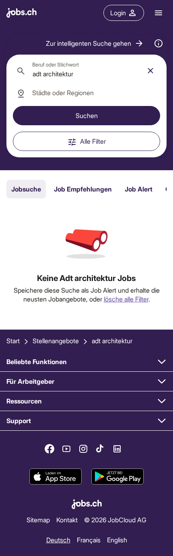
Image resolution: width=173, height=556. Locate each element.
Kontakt (67, 519)
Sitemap (38, 519)
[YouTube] (66, 449)
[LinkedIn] (117, 449)
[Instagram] (83, 449)
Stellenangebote (56, 340)
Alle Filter (93, 141)
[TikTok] (100, 449)
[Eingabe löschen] (150, 71)
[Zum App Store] (55, 476)
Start (13, 340)
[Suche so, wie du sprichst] (158, 43)
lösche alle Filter (126, 299)
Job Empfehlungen (83, 189)
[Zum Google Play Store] (117, 476)
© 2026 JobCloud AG (115, 519)
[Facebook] (49, 449)
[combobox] (86, 70)
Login (118, 12)
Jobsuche (26, 189)
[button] (94, 43)
